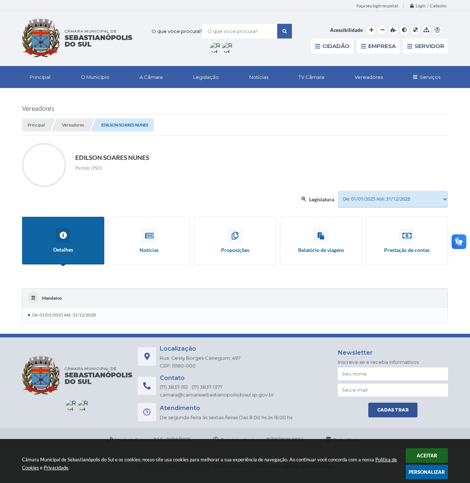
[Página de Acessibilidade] (437, 30)
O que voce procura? (177, 31)
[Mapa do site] (426, 30)
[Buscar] (284, 31)
